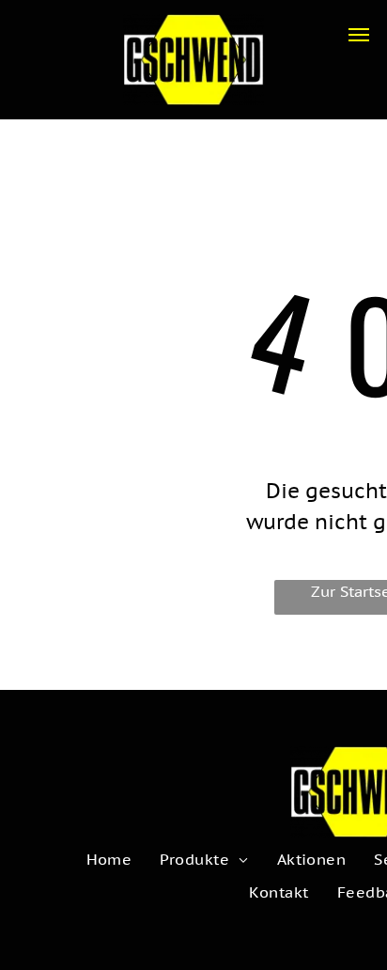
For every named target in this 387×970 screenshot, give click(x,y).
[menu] (359, 35)
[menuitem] (109, 859)
